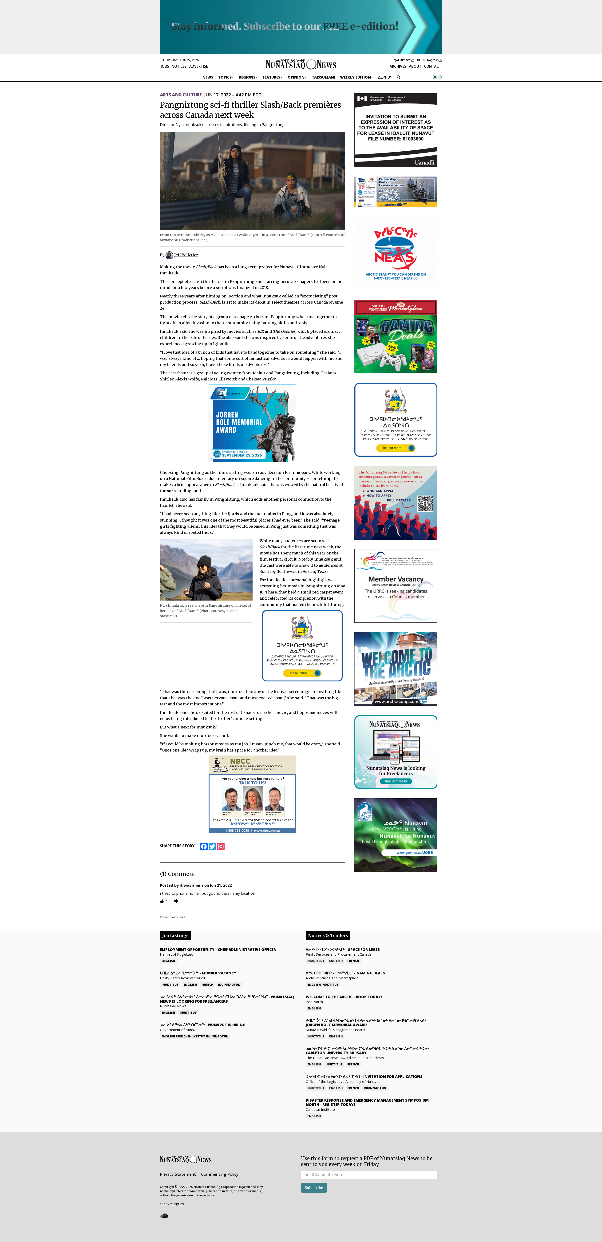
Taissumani (323, 77)
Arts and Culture (181, 95)
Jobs (165, 66)
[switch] (437, 77)
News (207, 77)
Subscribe (314, 1187)
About (415, 66)
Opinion (296, 77)
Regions (247, 77)
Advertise (198, 66)
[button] (164, 1215)
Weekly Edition (355, 77)
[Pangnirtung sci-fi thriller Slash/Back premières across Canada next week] (252, 180)
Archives (398, 66)
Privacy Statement (178, 1174)
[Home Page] (301, 64)
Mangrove (177, 1204)
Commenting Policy (219, 1174)
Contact (432, 66)
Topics (225, 77)
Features (271, 77)
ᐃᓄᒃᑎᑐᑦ (385, 77)
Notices (179, 66)
